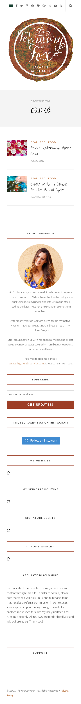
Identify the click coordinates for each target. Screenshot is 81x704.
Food (52, 142)
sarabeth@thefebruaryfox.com (26, 363)
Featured (38, 142)
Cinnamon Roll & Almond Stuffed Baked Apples (49, 188)
